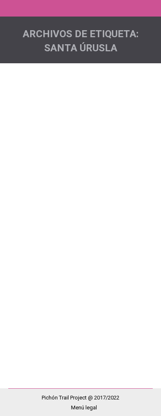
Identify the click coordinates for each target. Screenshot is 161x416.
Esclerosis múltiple (87, 234)
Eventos (122, 234)
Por (31, 253)
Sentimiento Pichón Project (50, 243)
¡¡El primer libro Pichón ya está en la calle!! (76, 212)
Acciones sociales (41, 234)
